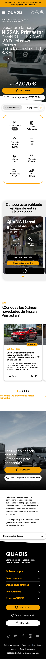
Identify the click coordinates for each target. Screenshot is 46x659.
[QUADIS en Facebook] (23, 635)
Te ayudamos (13, 591)
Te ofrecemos (14, 578)
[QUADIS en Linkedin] (15, 635)
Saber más (31, 5)
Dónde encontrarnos (17, 585)
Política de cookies (11, 645)
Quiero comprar (15, 571)
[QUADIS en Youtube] (37, 635)
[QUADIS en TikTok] (8, 635)
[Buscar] (42, 12)
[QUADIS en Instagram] (30, 635)
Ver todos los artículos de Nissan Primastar (17, 397)
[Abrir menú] (4, 12)
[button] (42, 109)
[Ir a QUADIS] (18, 12)
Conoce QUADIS (15, 598)
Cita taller (25, 623)
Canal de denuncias (27, 649)
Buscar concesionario (25, 615)
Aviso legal (26, 645)
